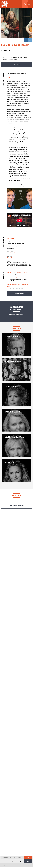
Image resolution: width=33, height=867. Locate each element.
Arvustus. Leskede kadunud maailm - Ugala (18, 278)
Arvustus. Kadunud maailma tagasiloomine (17, 272)
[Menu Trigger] (29, 4)
